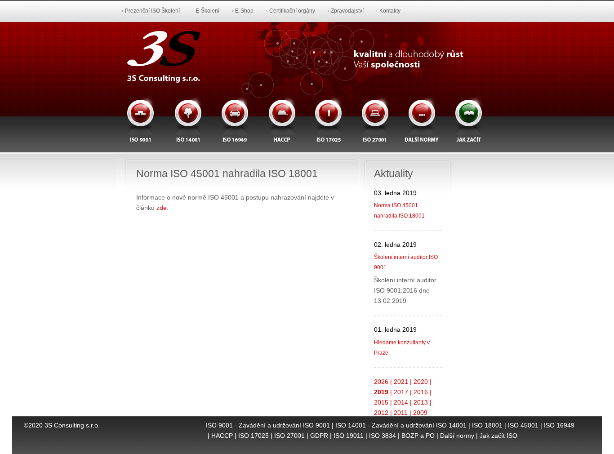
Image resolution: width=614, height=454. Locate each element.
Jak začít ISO (498, 435)
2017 (401, 392)
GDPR (319, 435)
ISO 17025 (253, 435)
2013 (421, 402)
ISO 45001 (523, 425)
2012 (381, 412)
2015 (381, 402)
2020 (421, 381)
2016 (421, 392)
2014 (401, 402)
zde (161, 207)
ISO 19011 (349, 435)
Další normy (457, 435)
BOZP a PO (418, 435)
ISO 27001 (289, 435)
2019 (381, 392)
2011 (401, 412)
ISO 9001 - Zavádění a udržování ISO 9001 (268, 425)
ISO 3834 (382, 435)
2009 (420, 412)
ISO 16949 (559, 425)
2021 (401, 381)
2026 (381, 381)
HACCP (222, 435)
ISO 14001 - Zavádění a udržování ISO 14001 (401, 425)
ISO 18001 (487, 425)
